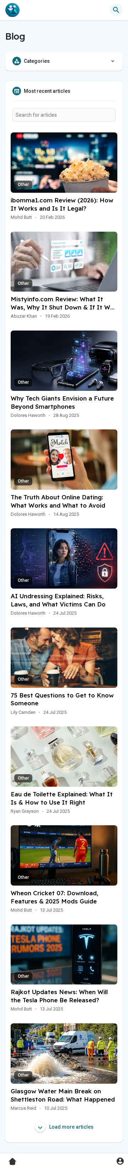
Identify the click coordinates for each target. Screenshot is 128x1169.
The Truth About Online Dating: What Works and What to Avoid (58, 501)
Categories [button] (37, 61)
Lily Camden (23, 712)
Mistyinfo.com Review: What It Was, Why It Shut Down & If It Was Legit (64, 307)
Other (23, 184)
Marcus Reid (23, 1108)
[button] (120, 1161)
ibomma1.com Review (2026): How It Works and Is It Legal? (62, 204)
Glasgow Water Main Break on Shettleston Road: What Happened (63, 1095)
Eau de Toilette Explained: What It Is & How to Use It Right (62, 798)
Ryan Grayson (25, 811)
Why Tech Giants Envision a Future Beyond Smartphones (62, 402)
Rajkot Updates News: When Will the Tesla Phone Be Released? (59, 996)
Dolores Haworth (28, 415)
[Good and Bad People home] (12, 10)
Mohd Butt (21, 217)
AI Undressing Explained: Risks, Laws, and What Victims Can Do (58, 600)
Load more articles (71, 1127)
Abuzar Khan (24, 316)
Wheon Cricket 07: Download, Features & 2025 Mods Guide (54, 897)
